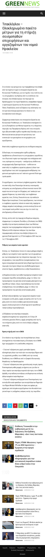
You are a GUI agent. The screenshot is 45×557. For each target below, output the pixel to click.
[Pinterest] (15, 405)
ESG (39, 548)
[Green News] (22, 5)
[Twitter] (10, 405)
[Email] (31, 405)
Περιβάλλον (21, 548)
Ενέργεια (12, 548)
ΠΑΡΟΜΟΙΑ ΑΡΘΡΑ (10, 417)
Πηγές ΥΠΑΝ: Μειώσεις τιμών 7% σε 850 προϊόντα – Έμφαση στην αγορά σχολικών (29, 498)
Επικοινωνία (30, 550)
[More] (36, 405)
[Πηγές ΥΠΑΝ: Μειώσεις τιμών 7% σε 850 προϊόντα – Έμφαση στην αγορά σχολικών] (8, 445)
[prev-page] (3, 472)
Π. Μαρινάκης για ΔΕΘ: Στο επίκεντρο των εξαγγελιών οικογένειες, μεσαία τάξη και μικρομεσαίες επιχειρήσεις (28, 535)
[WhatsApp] (20, 405)
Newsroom (19, 490)
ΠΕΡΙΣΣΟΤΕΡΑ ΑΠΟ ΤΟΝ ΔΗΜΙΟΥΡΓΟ (15, 420)
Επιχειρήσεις (31, 548)
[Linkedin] (26, 405)
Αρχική (5, 548)
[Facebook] (4, 405)
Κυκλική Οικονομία (17, 550)
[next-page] (7, 472)
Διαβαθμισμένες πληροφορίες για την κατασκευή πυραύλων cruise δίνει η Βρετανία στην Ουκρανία (28, 461)
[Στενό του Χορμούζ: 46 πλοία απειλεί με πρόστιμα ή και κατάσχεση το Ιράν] (8, 525)
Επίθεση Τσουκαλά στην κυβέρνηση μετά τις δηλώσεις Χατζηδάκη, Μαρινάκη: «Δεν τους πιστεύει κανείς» (29, 431)
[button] (4, 13)
